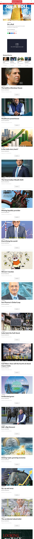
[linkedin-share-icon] (13, 33)
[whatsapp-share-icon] (8, 33)
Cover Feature (18, 3)
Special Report (25, 3)
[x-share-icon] (9, 33)
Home (2, 3)
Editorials (13, 3)
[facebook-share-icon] (11, 33)
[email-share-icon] (14, 33)
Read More (17, 94)
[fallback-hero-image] (6, 59)
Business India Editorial (11, 29)
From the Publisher (7, 3)
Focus (30, 3)
